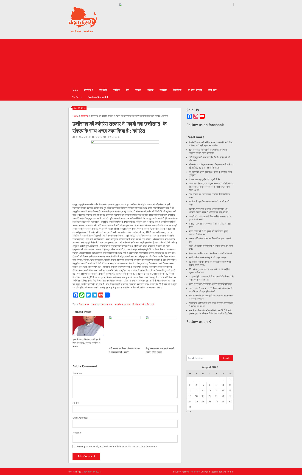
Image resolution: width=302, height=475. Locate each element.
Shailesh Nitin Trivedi (143, 304)
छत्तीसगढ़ (87, 90)
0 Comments (114, 137)
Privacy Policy (180, 471)
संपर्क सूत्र (212, 90)
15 (223, 390)
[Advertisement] (151, 63)
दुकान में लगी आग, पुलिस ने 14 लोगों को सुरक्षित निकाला (210, 284)
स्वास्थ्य (138, 90)
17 (190, 396)
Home (75, 90)
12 (203, 390)
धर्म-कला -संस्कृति (195, 90)
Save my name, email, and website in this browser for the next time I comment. (116, 446)
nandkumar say (122, 304)
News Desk (84, 137)
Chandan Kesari (209, 471)
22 (223, 396)
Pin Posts (76, 97)
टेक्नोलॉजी (177, 90)
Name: (76, 402)
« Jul (188, 411)
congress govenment (101, 304)
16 (230, 390)
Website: (77, 432)
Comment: (78, 373)
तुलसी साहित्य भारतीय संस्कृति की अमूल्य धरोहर (207, 257)
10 (190, 390)
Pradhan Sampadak (98, 97)
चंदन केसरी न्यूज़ (74, 471)
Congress (84, 304)
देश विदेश (103, 90)
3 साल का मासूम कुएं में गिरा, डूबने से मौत (205, 179)
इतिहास (150, 90)
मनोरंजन (116, 90)
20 (209, 396)
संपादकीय (163, 90)
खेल (127, 90)
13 (210, 390)
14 (216, 390)
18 (196, 396)
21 (216, 396)
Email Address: (80, 417)
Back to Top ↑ (226, 471)
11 (196, 390)
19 (203, 396)
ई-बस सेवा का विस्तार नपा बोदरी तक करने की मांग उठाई (210, 253)
